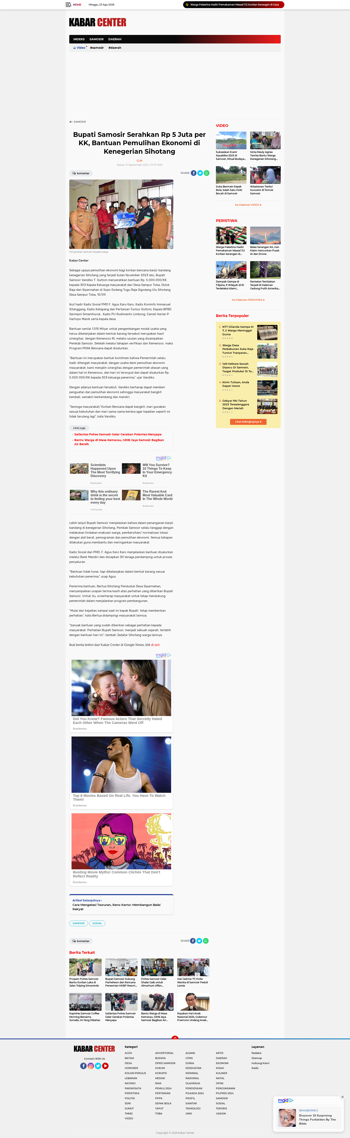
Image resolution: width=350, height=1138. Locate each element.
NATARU (130, 1083)
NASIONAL (192, 1078)
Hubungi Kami (260, 1063)
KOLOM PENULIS (135, 1073)
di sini (155, 645)
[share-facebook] (193, 173)
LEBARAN (131, 1078)
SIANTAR (191, 1103)
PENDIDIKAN (194, 1088)
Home (77, 4)
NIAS (158, 1083)
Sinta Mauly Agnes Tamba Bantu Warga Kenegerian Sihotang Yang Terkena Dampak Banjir (264, 155)
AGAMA (190, 1053)
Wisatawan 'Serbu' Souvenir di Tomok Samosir (261, 190)
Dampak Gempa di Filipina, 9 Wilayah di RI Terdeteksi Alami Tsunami (230, 285)
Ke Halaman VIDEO (247, 204)
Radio (255, 1068)
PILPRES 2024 (225, 1093)
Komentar (82, 173)
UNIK (189, 1113)
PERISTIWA (226, 221)
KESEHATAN (193, 1068)
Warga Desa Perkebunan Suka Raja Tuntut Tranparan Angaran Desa (237, 349)
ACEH (128, 1053)
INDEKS (79, 39)
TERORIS (221, 1108)
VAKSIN (221, 1113)
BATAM (129, 1058)
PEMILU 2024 (163, 1088)
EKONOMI (222, 1063)
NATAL (220, 1078)
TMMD (129, 1113)
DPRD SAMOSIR (165, 1063)
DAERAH (114, 39)
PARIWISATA (133, 1088)
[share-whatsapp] (206, 173)
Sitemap (257, 1058)
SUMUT (129, 1108)
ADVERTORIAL (164, 1053)
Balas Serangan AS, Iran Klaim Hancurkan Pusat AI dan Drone (264, 250)
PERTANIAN (162, 1093)
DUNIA (190, 1063)
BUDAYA (160, 1058)
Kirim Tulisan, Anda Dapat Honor (235, 384)
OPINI (219, 1083)
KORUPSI (161, 1073)
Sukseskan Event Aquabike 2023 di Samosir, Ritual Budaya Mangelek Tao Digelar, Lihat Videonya (230, 155)
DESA (128, 1063)
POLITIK (130, 1098)
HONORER (131, 1068)
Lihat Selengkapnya (247, 421)
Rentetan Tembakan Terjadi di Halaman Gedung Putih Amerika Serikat (264, 285)
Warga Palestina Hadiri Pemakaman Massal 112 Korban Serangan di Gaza (234, 4)
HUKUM (160, 1068)
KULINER (221, 1073)
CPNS (189, 1058)
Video (81, 48)
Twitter (100, 1071)
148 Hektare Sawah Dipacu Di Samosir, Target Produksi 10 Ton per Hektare (237, 367)
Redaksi (256, 1053)
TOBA (158, 1113)
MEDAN (160, 1078)
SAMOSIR (97, 39)
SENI (128, 1103)
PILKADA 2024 (195, 1093)
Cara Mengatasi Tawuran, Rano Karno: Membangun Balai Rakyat (116, 907)
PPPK (158, 1098)
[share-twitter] (200, 173)
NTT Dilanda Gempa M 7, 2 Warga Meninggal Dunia (237, 330)
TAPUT (159, 1108)
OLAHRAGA (193, 1083)
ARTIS (219, 1053)
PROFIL (190, 1098)
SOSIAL (97, 923)
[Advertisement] (207, 41)
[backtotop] (175, 1039)
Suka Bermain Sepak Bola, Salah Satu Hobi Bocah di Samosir (229, 190)
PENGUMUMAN (225, 1088)
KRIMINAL (192, 1073)
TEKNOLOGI (193, 1108)
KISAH (220, 1068)
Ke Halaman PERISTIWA (247, 299)
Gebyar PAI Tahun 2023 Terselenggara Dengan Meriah (235, 404)
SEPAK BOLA (163, 1103)
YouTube (108, 1071)
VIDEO (222, 125)
